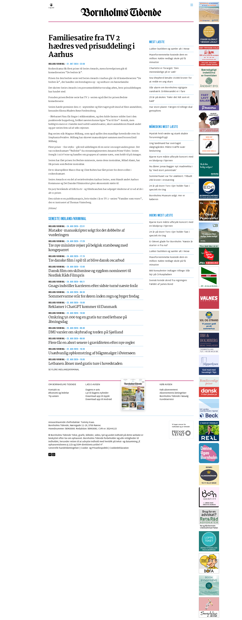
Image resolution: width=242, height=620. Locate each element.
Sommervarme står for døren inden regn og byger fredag (93, 296)
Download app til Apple (97, 396)
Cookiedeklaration (119, 448)
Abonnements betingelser (173, 393)
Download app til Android (98, 399)
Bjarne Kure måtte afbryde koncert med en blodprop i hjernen (171, 159)
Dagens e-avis (92, 390)
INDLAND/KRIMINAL (56, 64)
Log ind (51, 7)
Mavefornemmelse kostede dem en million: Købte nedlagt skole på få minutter (168, 59)
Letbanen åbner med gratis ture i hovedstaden (85, 364)
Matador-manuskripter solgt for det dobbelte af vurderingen (86, 233)
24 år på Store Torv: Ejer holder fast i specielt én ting (169, 188)
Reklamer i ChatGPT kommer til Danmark (82, 307)
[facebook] (50, 454)
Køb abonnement (169, 390)
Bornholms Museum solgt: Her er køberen (167, 198)
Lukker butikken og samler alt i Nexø (169, 49)
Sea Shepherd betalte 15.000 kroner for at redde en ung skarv (170, 80)
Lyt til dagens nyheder (97, 393)
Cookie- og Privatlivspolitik (94, 448)
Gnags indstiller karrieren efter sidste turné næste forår (93, 286)
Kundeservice (167, 399)
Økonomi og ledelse (58, 393)
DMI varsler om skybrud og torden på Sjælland (85, 332)
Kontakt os (54, 390)
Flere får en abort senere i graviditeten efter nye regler (91, 343)
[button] (192, 5)
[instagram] (53, 454)
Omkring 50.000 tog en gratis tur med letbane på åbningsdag (87, 319)
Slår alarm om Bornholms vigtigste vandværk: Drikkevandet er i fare (168, 90)
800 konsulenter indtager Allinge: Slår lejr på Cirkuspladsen (169, 273)
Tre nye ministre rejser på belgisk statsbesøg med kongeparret (88, 248)
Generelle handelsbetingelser (63, 448)
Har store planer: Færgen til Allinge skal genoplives (170, 109)
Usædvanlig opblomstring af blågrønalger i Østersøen (91, 353)
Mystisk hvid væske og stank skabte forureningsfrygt (168, 136)
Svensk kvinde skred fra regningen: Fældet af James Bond (168, 282)
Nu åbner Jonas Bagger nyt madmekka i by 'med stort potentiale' (170, 168)
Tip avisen (53, 396)
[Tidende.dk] (121, 12)
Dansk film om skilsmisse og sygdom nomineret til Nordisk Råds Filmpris (89, 273)
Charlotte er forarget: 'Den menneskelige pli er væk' (164, 70)
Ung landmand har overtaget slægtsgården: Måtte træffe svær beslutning (167, 147)
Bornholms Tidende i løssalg (174, 396)
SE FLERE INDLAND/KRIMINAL (63, 370)
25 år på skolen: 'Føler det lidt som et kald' (169, 99)
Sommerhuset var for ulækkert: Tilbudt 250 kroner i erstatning (170, 178)
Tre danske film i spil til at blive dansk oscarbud (86, 261)
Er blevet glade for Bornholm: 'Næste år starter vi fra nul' (171, 244)
